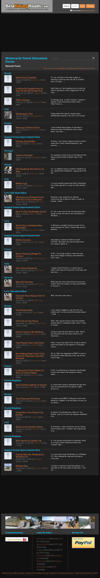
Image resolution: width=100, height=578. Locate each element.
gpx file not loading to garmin (31, 384)
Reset (84, 11)
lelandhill (36, 429)
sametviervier (42, 538)
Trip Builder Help (24, 310)
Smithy (34, 417)
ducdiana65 (34, 130)
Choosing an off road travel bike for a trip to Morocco (30, 198)
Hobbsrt (33, 143)
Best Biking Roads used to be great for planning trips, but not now (30, 356)
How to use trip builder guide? (31, 211)
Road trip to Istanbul (26, 77)
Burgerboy (35, 80)
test (59, 538)
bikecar (32, 214)
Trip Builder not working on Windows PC (30, 455)
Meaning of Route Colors (28, 127)
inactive (92, 11)
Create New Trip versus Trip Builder (29, 413)
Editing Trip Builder (25, 141)
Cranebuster (38, 185)
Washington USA (24, 113)
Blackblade (35, 334)
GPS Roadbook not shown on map (30, 170)
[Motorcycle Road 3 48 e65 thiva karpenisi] (36, 522)
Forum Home (50, 68)
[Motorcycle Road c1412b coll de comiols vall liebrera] (48, 522)
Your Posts (90, 68)
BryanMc (38, 459)
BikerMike (34, 242)
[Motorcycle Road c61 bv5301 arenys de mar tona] (85, 522)
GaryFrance (35, 360)
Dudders (37, 468)
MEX (31, 387)
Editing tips (22, 466)
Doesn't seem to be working (30, 332)
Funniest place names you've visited (30, 296)
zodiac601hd (40, 323)
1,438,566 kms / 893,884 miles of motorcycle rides (27, 9)
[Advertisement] (50, 30)
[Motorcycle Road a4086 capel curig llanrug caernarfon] (11, 522)
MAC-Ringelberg (39, 258)
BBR (56, 544)
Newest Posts (77, 68)
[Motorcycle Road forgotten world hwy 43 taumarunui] (24, 522)
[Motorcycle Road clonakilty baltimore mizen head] (60, 522)
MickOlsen (33, 173)
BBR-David (39, 202)
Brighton (58, 561)
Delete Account (23, 240)
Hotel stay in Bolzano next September (29, 226)
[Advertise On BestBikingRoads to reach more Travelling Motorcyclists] (16, 539)
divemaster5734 (36, 116)
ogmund (36, 102)
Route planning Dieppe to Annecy (28, 254)
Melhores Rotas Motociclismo (86, 573)
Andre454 (33, 345)
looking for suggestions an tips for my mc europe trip (29, 89)
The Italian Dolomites (26, 268)
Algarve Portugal (24, 155)
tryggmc (37, 93)
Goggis (39, 550)
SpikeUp (36, 401)
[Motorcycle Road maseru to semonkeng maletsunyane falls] (72, 522)
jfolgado (33, 375)
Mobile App (21, 183)
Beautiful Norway (24, 282)
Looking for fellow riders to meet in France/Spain (30, 371)
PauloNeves (34, 230)
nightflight (36, 157)
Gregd (34, 312)
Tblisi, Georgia (23, 100)
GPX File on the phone (27, 321)
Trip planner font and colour (30, 342)
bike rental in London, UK (29, 440)
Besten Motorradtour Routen (13, 573)
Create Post (63, 68)
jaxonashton (41, 566)
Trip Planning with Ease (28, 398)
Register (90, 6)
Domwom (40, 555)
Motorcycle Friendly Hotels (29, 426)
